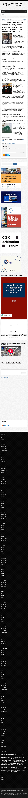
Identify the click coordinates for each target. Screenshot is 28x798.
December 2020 (4, 538)
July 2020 (2, 547)
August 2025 (3, 452)
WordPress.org (3, 782)
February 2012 (3, 724)
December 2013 (4, 683)
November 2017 (4, 606)
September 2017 (4, 610)
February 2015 (3, 659)
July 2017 (2, 613)
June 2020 (2, 549)
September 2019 (4, 566)
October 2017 (3, 608)
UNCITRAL (15, 771)
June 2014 (2, 672)
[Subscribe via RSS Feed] (4, 155)
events (25, 760)
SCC (23, 769)
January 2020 (3, 558)
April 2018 (2, 597)
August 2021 (3, 523)
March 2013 (3, 700)
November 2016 (4, 628)
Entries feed (3, 779)
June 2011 (2, 737)
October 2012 (3, 709)
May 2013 (2, 696)
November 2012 (4, 707)
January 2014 (3, 681)
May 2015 (2, 654)
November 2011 (3, 729)
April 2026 (2, 441)
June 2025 (2, 455)
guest (4, 19)
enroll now (2, 356)
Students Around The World (10, 143)
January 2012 (3, 726)
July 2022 (2, 503)
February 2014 (3, 680)
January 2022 (3, 514)
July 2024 (2, 472)
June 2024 (2, 474)
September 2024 (4, 470)
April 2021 (2, 531)
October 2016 (3, 630)
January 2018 (3, 602)
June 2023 (2, 488)
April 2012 (2, 720)
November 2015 (4, 645)
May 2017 (2, 617)
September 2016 (4, 632)
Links (15, 790)
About (4, 790)
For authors (11, 790)
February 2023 (3, 492)
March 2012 (3, 722)
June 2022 (2, 505)
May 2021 (2, 529)
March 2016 (3, 641)
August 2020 (3, 545)
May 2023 (2, 490)
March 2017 (3, 621)
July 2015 (2, 650)
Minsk (6, 766)
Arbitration (10, 754)
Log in (2, 777)
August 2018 (3, 589)
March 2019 (3, 577)
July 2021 (2, 525)
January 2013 (3, 703)
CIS (14, 756)
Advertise (18, 790)
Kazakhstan (10, 764)
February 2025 (3, 461)
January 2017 (3, 624)
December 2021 (4, 516)
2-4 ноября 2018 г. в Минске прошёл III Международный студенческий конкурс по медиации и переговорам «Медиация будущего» (13, 27)
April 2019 (2, 575)
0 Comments (24, 19)
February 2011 (3, 744)
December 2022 (4, 494)
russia (3, 769)
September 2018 (4, 588)
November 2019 (4, 562)
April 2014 (2, 676)
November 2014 (4, 663)
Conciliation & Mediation (12, 757)
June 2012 (2, 716)
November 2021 (4, 518)
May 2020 (2, 551)
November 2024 (4, 466)
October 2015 (3, 646)
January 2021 (3, 536)
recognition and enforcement (19, 767)
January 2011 (3, 746)
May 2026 (2, 439)
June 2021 (2, 527)
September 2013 (4, 689)
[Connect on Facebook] (6, 155)
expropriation (3, 761)
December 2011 (3, 727)
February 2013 (3, 702)
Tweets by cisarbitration (5, 377)
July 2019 (2, 569)
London (17, 764)
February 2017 (3, 623)
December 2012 (4, 705)
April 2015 (2, 656)
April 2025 (2, 459)
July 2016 (2, 635)
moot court (13, 766)
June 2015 (2, 652)
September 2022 (4, 499)
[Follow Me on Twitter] (8, 155)
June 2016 (2, 637)
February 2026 (3, 444)
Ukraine (10, 771)
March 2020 (3, 555)
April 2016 (2, 639)
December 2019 (4, 560)
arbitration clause (17, 754)
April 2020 (2, 553)
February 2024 (3, 479)
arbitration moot (6, 756)
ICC (17, 761)
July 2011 (2, 735)
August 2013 (3, 691)
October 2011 (3, 731)
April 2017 (2, 619)
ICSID (19, 761)
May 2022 (2, 507)
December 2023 (4, 481)
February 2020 (3, 556)
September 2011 (4, 733)
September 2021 (4, 521)
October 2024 (3, 468)
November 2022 (4, 496)
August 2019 (3, 567)
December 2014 (4, 661)
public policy (7, 767)
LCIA (14, 764)
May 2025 (2, 457)
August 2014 (3, 669)
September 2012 (4, 711)
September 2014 (4, 667)
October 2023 (3, 485)
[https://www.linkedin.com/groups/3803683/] (9, 155)
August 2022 (3, 501)
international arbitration (10, 763)
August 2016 (3, 634)
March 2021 (3, 532)
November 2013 (4, 685)
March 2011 (3, 742)
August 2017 (3, 612)
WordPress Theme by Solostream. (19, 794)
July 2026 (2, 437)
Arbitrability (3, 754)
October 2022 (3, 498)
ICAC (14, 761)
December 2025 (4, 448)
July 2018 (2, 591)
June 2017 (2, 615)
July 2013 (2, 692)
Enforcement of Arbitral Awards (15, 760)
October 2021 (3, 520)
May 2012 (2, 718)
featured (9, 761)
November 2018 (4, 584)
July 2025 (2, 453)
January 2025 (3, 463)
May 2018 (2, 595)
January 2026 (3, 446)
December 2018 (4, 582)
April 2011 (2, 740)
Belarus (11, 756)
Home (2, 790)
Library (22, 790)
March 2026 (3, 442)
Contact (2, 791)
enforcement (4, 760)
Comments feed (3, 781)
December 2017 (4, 604)
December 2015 (4, 643)
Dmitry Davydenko (16, 758)
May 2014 (2, 674)
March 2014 (3, 678)
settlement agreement (17, 770)
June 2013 (2, 694)
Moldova (9, 766)
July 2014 (2, 670)
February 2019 (3, 578)
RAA (11, 767)
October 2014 (3, 665)
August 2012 (3, 713)
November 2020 (4, 540)
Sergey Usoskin (9, 770)
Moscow (18, 766)
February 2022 (3, 512)
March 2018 (3, 599)
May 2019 (2, 573)
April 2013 (2, 698)
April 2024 (2, 477)
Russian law (18, 769)
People (7, 790)
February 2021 (3, 534)
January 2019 (3, 580)
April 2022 (2, 509)
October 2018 (3, 586)
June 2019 (2, 571)
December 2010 (4, 748)
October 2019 (3, 564)
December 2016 (4, 626)
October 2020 (3, 542)
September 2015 (4, 648)
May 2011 (2, 738)
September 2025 (4, 450)
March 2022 (3, 510)
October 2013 (3, 687)
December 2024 (4, 464)
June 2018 (2, 593)
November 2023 (4, 483)
